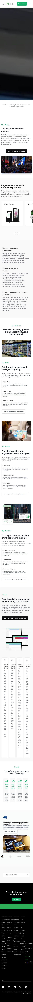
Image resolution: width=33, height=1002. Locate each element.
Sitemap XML (24, 992)
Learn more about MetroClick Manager (15, 618)
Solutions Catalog (15, 911)
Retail (15, 938)
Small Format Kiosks (3, 938)
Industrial (16, 930)
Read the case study (10, 831)
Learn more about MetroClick (16, 151)
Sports (15, 949)
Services (4, 968)
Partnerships (10, 951)
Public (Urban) (17, 933)
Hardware (4, 919)
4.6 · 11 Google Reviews (29, 962)
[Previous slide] (14, 233)
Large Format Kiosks (3, 930)
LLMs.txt (29, 992)
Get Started (16, 899)
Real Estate (16, 935)
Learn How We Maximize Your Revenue (15, 580)
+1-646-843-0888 (27, 956)
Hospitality (16, 927)
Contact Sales (22, 3)
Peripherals (4, 960)
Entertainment (17, 922)
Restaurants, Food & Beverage (17, 943)
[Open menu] (29, 3)
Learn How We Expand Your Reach (14, 411)
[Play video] (16, 165)
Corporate (16, 919)
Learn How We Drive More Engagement (15, 494)
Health (15, 925)
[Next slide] (18, 233)
